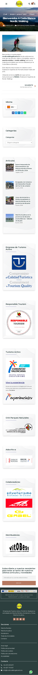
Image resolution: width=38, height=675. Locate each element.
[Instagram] (17, 619)
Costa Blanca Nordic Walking (26, 25)
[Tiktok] (23, 619)
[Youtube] (20, 619)
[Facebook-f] (14, 619)
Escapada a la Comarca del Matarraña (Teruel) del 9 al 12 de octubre (23, 184)
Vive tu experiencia (15, 382)
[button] (6, 3)
